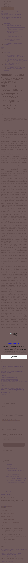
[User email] (16, 357)
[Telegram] (14, 357)
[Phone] (12, 357)
